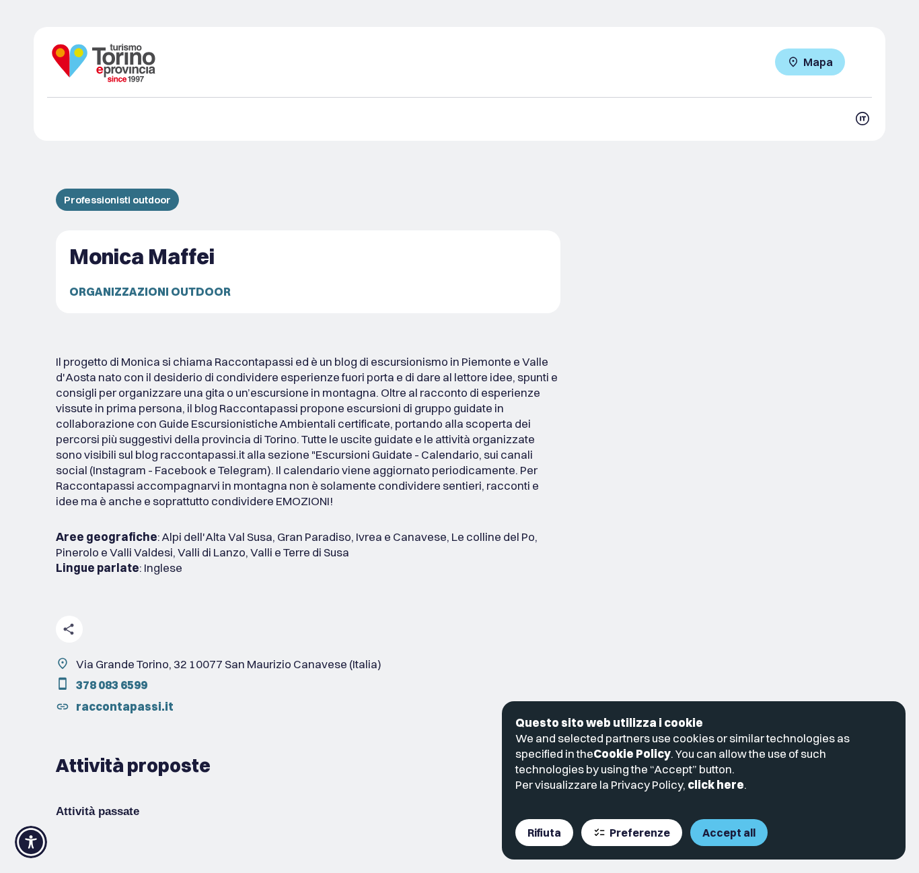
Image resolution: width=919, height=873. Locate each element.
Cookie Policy (632, 753)
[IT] (862, 118)
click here (716, 784)
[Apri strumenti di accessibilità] (31, 842)
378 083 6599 (111, 685)
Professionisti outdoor (117, 199)
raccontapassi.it (125, 706)
